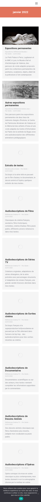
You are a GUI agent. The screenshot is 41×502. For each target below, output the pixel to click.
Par (8, 54)
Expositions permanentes (18, 48)
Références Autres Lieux (21, 109)
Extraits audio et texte (12, 169)
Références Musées (20, 52)
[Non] (38, 494)
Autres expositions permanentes (15, 104)
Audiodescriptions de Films (19, 211)
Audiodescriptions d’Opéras (19, 464)
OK (21, 499)
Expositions (9, 52)
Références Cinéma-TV (12, 214)
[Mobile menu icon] (36, 3)
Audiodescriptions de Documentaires (16, 369)
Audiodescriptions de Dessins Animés (16, 417)
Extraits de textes (14, 165)
